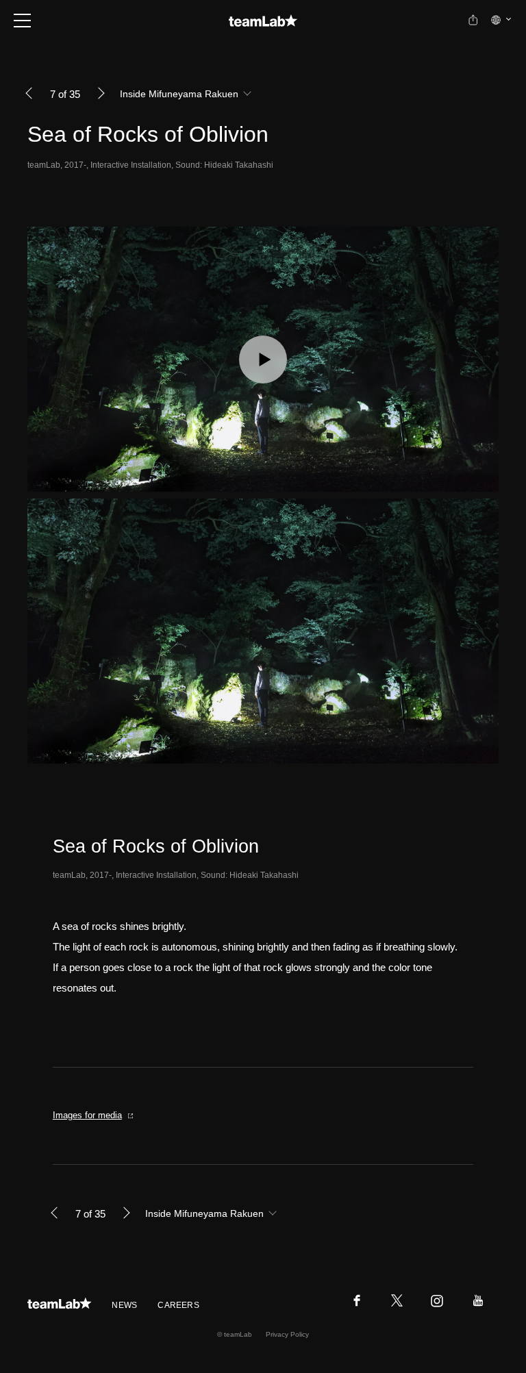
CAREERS (178, 1305)
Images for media (87, 1115)
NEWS (124, 1305)
